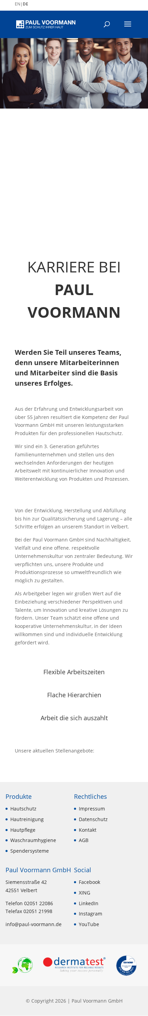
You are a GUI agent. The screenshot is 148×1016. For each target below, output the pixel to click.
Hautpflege (22, 830)
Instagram (90, 913)
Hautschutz (23, 808)
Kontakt (87, 830)
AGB (83, 840)
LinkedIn (88, 903)
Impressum (92, 808)
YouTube (89, 924)
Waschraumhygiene (33, 840)
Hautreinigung (27, 819)
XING (84, 892)
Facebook (89, 882)
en (17, 4)
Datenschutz (93, 819)
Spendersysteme (29, 851)
